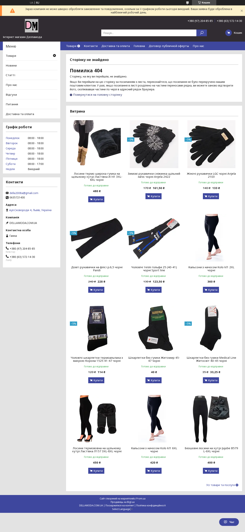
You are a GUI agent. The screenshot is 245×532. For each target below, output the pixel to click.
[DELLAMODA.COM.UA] (32, 25)
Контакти (91, 46)
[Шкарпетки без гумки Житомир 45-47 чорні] (154, 328)
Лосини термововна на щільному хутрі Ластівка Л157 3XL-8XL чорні (97, 449)
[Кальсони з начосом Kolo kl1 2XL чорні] (211, 238)
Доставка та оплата (115, 46)
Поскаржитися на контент (119, 505)
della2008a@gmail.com (24, 193)
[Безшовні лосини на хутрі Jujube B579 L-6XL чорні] (211, 419)
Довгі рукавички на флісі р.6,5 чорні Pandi (96, 269)
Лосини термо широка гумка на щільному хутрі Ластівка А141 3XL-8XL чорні (96, 176)
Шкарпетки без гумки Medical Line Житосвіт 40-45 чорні (211, 359)
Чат (231, 522)
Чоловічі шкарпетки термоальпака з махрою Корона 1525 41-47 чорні (97, 359)
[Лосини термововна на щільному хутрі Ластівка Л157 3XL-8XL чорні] (97, 419)
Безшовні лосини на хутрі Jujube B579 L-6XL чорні (211, 449)
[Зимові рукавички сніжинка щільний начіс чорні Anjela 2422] (154, 144)
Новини (11, 65)
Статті (10, 75)
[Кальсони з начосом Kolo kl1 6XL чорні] (154, 419)
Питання (12, 104)
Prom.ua (140, 498)
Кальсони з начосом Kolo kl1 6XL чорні (154, 449)
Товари (71, 46)
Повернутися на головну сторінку (97, 94)
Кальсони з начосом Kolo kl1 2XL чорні (211, 269)
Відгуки (11, 94)
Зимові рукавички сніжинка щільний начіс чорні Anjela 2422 (154, 175)
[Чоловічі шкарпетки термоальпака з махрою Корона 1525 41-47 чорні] (97, 328)
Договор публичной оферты (169, 46)
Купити (98, 199)
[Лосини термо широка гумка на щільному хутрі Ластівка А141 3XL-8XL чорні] (97, 144)
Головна (139, 46)
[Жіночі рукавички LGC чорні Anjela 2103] (211, 144)
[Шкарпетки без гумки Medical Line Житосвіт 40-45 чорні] (211, 328)
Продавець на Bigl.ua (123, 502)
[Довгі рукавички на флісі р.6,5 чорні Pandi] (97, 238)
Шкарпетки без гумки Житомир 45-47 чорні (154, 359)
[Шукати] (201, 33)
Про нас (198, 46)
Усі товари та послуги (220, 485)
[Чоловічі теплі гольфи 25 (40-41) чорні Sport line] (154, 238)
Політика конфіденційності (151, 505)
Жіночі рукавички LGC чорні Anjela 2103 (211, 175)
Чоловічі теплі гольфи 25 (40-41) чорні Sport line (154, 269)
